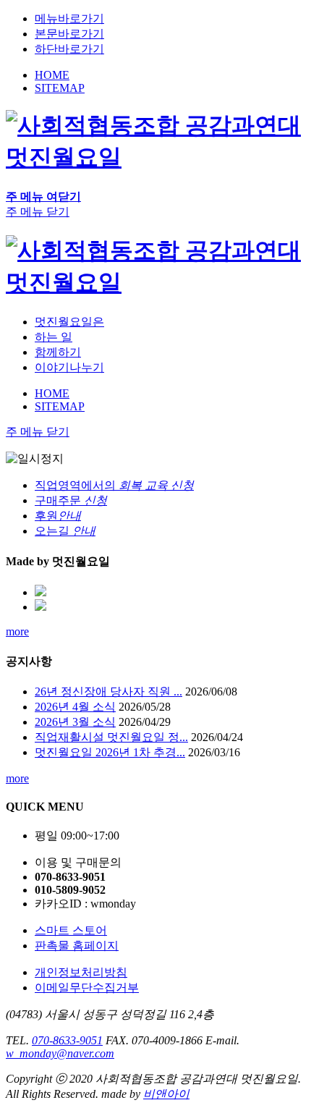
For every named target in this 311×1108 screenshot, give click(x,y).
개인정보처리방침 (81, 972)
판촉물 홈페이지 (77, 945)
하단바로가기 (69, 49)
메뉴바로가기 (69, 18)
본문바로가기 (69, 34)
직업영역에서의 (114, 485)
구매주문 (71, 500)
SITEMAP (60, 88)
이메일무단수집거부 (87, 987)
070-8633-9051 (67, 1040)
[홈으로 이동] (155, 282)
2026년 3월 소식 (75, 722)
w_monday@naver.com (60, 1053)
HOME (52, 75)
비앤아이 (166, 1094)
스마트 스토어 (71, 930)
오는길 (65, 531)
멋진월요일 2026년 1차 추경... (110, 752)
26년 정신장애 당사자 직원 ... (108, 691)
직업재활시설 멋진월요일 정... (111, 737)
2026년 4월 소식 (75, 707)
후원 (58, 515)
